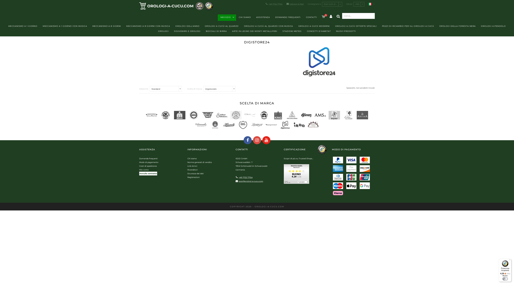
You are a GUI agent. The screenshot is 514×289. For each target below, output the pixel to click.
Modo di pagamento (148, 162)
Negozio (225, 17)
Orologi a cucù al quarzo (222, 26)
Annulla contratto (148, 173)
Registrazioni (193, 177)
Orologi (163, 31)
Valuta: (349, 4)
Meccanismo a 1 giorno (22, 26)
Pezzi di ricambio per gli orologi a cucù (408, 26)
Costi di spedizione (148, 166)
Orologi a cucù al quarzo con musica (268, 26)
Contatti (311, 17)
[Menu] (509, 260)
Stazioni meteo (292, 31)
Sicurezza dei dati (195, 173)
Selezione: (143, 89)
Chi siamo (245, 17)
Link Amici (192, 166)
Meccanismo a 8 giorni (106, 26)
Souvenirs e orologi (187, 31)
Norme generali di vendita (199, 162)
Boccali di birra (216, 31)
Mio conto (144, 170)
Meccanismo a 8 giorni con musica (148, 26)
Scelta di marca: (194, 89)
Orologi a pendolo (493, 26)
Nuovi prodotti (346, 31)
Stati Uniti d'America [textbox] (333, 4)
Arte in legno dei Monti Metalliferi (254, 31)
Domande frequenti (288, 17)
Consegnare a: (314, 4)
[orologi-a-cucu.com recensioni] (296, 175)
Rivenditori (192, 170)
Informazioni (197, 149)
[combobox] (332, 4)
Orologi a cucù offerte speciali (356, 26)
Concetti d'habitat (319, 31)
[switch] (505, 278)
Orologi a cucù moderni (314, 26)
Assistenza (263, 17)
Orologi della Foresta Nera (457, 26)
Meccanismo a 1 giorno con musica (65, 26)
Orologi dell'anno (187, 26)
